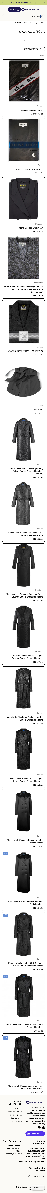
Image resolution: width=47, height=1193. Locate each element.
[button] (14, 9)
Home (19, 22)
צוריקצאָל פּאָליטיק (15, 1115)
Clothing (33, 22)
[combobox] (23, 16)
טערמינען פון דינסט (15, 1112)
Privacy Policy (15, 1118)
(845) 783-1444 (38, 1151)
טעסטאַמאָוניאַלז (16, 1121)
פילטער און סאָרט (31, 49)
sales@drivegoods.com (34, 1161)
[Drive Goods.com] (30, 9)
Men (26, 22)
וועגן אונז (18, 1108)
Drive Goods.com (23, 1187)
